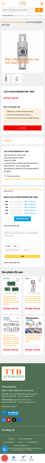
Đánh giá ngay (22, 219)
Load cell (28, 15)
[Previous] (5, 52)
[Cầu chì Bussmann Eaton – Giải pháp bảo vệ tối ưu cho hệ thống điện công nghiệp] (33, 325)
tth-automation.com (20, 448)
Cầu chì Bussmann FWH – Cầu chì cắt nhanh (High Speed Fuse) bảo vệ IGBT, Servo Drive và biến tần (33, 299)
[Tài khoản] (41, 3)
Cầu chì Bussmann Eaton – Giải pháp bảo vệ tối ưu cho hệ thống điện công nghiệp (33, 338)
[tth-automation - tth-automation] (22, 3)
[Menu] (3, 3)
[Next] (40, 52)
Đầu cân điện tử (19, 15)
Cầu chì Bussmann (39, 15)
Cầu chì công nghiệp (17, 22)
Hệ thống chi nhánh (9, 406)
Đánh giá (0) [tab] (8, 191)
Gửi (22, 256)
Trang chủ (5, 22)
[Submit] (39, 10)
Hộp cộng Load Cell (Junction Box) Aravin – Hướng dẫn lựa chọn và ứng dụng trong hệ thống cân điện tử (11, 300)
